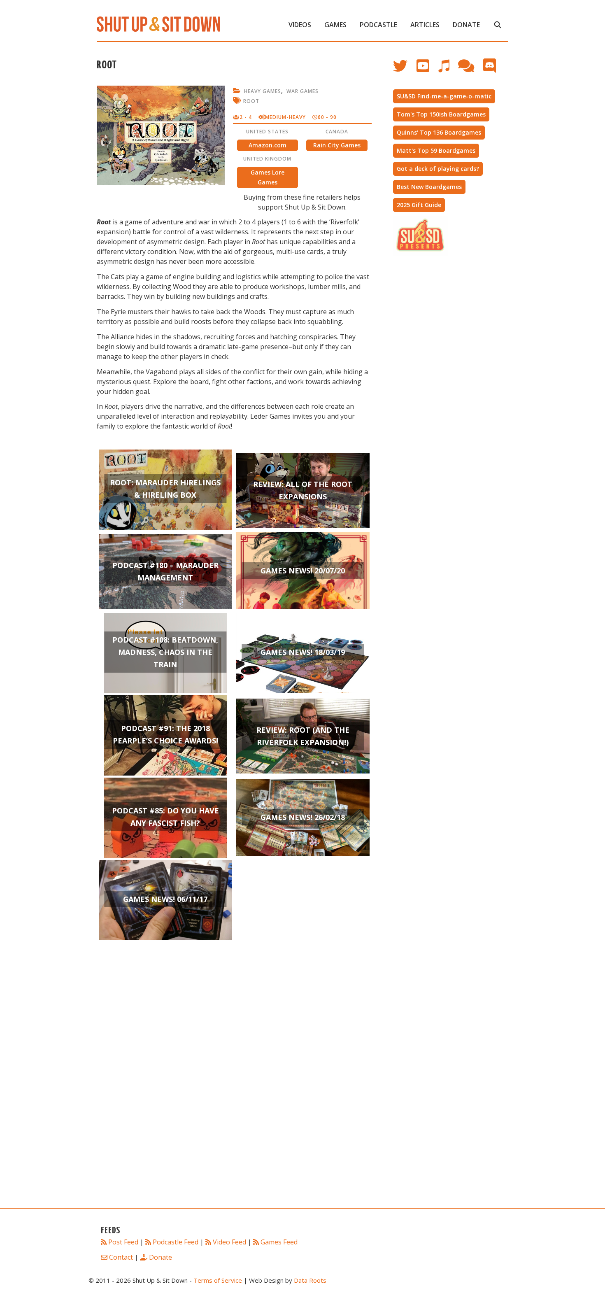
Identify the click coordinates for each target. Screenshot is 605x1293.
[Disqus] (234, 1086)
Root (251, 101)
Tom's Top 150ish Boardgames (441, 114)
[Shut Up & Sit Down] (158, 23)
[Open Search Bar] (497, 24)
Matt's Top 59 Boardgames (436, 150)
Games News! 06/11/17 (165, 899)
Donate (466, 24)
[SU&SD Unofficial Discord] (493, 69)
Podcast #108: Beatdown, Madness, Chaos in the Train (165, 652)
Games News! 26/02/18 (303, 817)
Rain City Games (337, 145)
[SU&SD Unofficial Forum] (470, 69)
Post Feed (123, 1241)
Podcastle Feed (175, 1241)
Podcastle (378, 24)
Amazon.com (267, 145)
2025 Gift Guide (419, 205)
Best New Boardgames (429, 187)
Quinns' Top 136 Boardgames (439, 132)
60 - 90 (327, 117)
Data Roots (310, 1280)
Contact (121, 1257)
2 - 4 (246, 117)
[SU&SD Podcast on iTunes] (447, 69)
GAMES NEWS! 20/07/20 (303, 570)
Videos (300, 24)
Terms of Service (217, 1280)
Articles (425, 24)
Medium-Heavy (285, 117)
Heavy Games (262, 91)
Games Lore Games (267, 177)
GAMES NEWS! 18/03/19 (303, 652)
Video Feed (229, 1241)
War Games (302, 91)
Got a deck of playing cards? (438, 168)
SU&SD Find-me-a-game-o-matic (444, 96)
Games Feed (279, 1241)
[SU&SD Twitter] (405, 69)
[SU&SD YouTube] (427, 69)
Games (335, 24)
